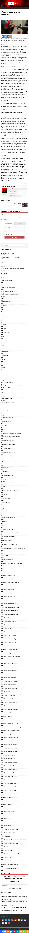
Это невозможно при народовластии (10, 868)
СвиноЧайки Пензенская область (9, 751)
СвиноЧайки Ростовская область (9, 769)
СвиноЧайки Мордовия (6, 716)
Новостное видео (5, 413)
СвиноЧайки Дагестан (6, 628)
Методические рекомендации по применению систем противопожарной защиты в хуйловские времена (14, 898)
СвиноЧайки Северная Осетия (8, 790)
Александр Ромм (5, 332)
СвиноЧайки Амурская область (8, 579)
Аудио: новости (5, 284)
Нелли (2, 363)
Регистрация (20, 223)
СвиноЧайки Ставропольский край (9, 797)
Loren (2, 320)
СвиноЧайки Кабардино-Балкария (9, 653)
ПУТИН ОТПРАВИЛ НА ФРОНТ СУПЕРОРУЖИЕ (12, 268)
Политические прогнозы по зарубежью (10, 532)
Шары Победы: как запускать (8, 463)
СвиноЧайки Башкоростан (7, 589)
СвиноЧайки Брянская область (8, 596)
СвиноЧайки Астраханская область (9, 586)
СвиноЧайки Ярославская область (9, 864)
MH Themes (23, 928)
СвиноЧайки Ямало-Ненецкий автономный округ (13, 861)
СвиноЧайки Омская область (8, 741)
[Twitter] (5, 36)
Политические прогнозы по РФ (8, 536)
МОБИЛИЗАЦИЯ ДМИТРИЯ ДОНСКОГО (10, 257)
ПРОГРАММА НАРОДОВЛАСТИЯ (9, 544)
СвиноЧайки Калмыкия (6, 660)
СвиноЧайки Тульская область (8, 815)
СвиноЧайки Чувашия (6, 850)
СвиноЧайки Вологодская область (9, 610)
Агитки (3, 391)
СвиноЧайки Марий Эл (6, 713)
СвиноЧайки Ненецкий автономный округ (11, 727)
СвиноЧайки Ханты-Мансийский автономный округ (13, 839)
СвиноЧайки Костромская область (9, 684)
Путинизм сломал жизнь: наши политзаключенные (13, 548)
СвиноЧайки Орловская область (9, 748)
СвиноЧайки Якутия (6, 857)
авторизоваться (5, 219)
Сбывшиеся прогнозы (6, 540)
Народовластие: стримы (7, 398)
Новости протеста (5, 502)
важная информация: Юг (7, 448)
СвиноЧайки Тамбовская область (9, 801)
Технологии (4, 521)
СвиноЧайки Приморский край (8, 758)
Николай (3, 367)
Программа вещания (6, 301)
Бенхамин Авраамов (6, 340)
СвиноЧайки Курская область (8, 698)
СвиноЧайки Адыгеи (6, 572)
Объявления (4, 510)
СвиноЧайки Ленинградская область (10, 702)
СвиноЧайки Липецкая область (8, 705)
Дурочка (3, 359)
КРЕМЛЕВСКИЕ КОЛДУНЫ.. (7, 261)
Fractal (11, 17)
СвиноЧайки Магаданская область (9, 709)
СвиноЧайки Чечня (5, 846)
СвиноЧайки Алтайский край (8, 575)
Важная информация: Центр (8, 444)
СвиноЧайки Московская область (9, 720)
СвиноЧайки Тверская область (8, 808)
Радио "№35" (4, 555)
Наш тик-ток (4, 406)
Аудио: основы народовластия (8, 287)
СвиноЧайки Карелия (6, 674)
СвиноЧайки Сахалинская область (9, 783)
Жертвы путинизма (5, 467)
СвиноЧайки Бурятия (6, 600)
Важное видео (4, 394)
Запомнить (9, 234)
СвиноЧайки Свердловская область (10, 786)
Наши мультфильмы (6, 410)
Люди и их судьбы (5, 471)
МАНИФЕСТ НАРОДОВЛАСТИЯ (19, 907)
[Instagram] (12, 920)
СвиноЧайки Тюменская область (9, 822)
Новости (3, 479)
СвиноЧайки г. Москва (6, 617)
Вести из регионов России (7, 482)
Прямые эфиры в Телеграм (7, 402)
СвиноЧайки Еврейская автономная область (12, 631)
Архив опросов (5, 890)
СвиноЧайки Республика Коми (8, 765)
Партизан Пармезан (6, 371)
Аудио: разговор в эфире (7, 291)
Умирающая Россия (6, 421)
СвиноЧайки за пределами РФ (8, 635)
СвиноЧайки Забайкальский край (9, 639)
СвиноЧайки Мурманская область (9, 723)
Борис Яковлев (5, 344)
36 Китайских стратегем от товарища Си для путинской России (12, 386)
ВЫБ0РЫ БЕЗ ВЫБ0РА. (6, 265)
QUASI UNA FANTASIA (17, 910)
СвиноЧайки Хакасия (6, 836)
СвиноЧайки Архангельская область (10, 582)
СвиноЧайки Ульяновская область (9, 829)
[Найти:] (14, 245)
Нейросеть (4, 494)
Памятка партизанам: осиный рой (19, 901)
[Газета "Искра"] (14, 5)
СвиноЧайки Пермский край (8, 755)
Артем (2, 336)
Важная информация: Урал (7, 440)
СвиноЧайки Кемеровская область (9, 677)
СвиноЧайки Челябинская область (9, 843)
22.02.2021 (5, 17)
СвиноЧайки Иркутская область (9, 649)
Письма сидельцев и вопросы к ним (9, 551)
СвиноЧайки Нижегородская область (10, 730)
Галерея (3, 486)
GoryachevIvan (4, 316)
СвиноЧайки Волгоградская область (10, 607)
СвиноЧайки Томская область (8, 811)
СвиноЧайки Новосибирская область (10, 737)
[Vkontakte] (8, 36)
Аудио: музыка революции (7, 280)
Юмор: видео (4, 425)
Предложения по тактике (7, 456)
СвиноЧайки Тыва (5, 818)
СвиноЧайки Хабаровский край (8, 832)
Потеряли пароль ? (20, 239)
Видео (2, 379)
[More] (11, 36)
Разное (3, 513)
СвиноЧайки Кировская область (9, 681)
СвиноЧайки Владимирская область (10, 603)
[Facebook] (3, 36)
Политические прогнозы (7, 529)
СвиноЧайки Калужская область (9, 663)
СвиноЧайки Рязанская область (9, 772)
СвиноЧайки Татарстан (7, 804)
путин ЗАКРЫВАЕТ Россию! (7, 253)
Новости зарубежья (6, 498)
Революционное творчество (8, 517)
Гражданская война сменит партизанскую (11, 433)
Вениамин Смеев (5, 347)
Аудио (2, 277)
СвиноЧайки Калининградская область (10, 656)
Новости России (5, 506)
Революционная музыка (7, 417)
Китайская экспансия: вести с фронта (10, 490)
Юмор (2, 525)
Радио (2, 298)
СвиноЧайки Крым (5, 691)
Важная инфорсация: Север (8, 452)
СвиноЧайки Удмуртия (6, 825)
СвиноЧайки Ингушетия (7, 646)
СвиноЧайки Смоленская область (9, 794)
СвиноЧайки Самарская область (9, 776)
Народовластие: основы (7, 475)
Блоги (2, 309)
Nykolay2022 (4, 324)
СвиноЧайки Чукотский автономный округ (11, 853)
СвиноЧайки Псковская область (9, 762)
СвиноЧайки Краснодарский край (9, 688)
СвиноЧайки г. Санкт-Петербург (9, 621)
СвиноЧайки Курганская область (9, 695)
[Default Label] (6, 920)
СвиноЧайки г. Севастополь (8, 624)
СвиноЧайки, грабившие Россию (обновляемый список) (12, 567)
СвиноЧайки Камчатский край (8, 667)
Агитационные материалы (7, 382)
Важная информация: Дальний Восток (10, 436)
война (2, 429)
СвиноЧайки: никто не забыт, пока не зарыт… (12, 563)
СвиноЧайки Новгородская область (10, 734)
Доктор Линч (4, 355)
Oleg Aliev (3, 328)
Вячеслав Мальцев (6, 351)
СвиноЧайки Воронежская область (9, 614)
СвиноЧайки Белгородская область (9, 593)
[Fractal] (4, 190)
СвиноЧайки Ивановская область (9, 642)
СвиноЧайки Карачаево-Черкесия (9, 670)
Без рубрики (4, 305)
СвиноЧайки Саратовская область (9, 779)
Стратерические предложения (8, 460)
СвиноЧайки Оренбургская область (9, 744)
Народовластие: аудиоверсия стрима (10, 294)
